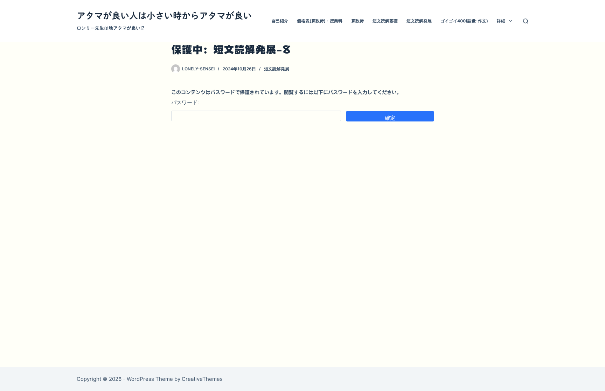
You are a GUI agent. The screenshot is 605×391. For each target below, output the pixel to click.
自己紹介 (279, 20)
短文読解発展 (419, 20)
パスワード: (185, 102)
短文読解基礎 (385, 20)
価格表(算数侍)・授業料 (319, 20)
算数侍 (357, 20)
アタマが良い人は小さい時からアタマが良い (164, 15)
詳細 (501, 20)
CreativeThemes (202, 379)
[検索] (525, 21)
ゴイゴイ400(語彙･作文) (464, 20)
